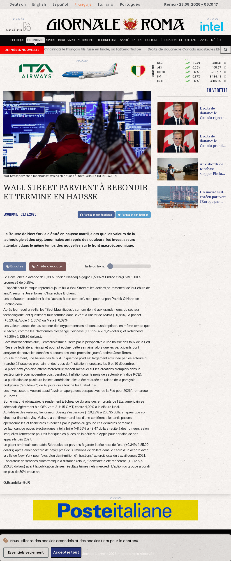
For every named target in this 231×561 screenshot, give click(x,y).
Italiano (105, 4)
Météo (216, 40)
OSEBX (161, 76)
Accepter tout (66, 552)
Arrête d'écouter (49, 266)
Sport (50, 40)
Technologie (107, 40)
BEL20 (161, 63)
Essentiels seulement (26, 552)
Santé (124, 40)
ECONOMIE (10, 214)
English (39, 4)
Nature (137, 40)
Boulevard (66, 40)
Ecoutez (16, 266)
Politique (17, 40)
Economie (35, 40)
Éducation (169, 40)
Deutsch (17, 4)
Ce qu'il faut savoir (193, 40)
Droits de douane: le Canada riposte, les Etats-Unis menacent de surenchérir (141, 49)
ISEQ (160, 72)
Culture (151, 40)
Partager (97, 215)
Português (130, 4)
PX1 (159, 67)
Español (60, 4)
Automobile (86, 40)
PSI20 (160, 81)
